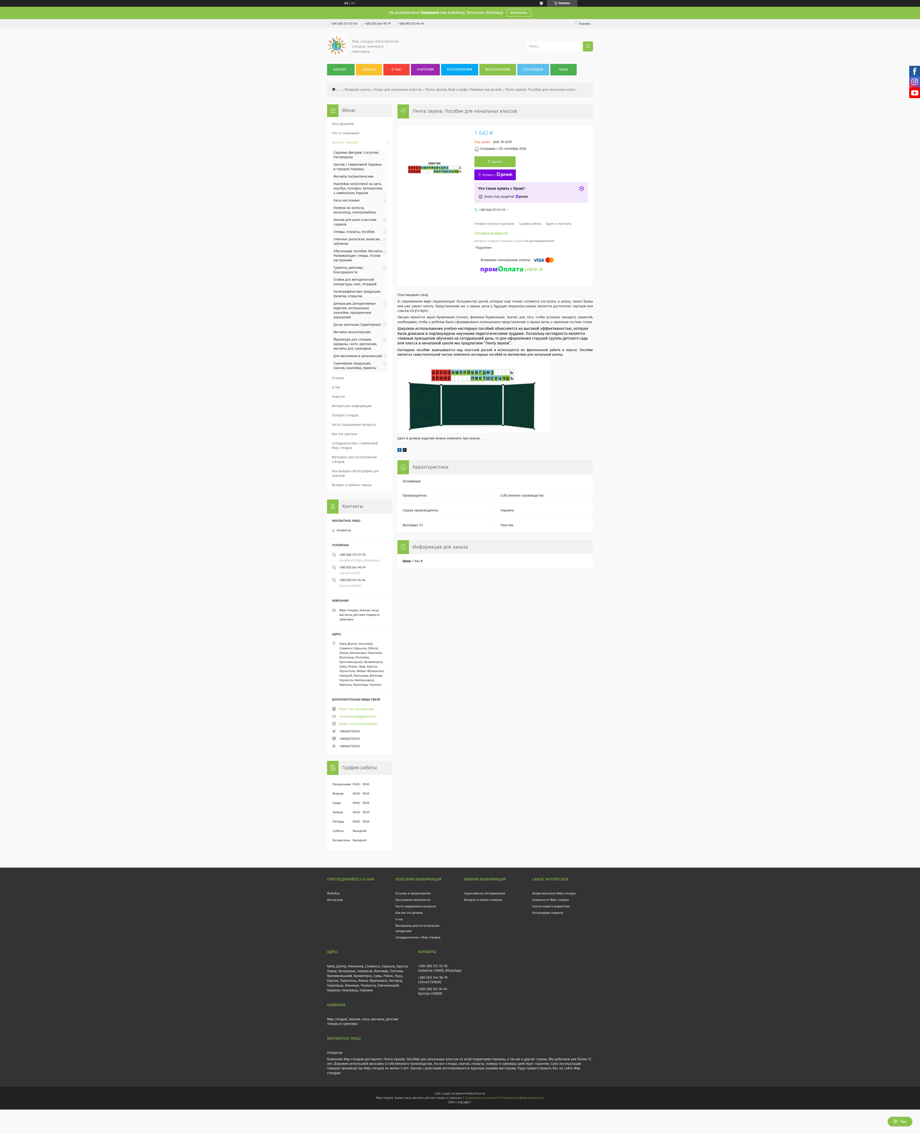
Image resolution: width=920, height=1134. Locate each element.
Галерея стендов (345, 415)
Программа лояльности (412, 900)
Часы (563, 69)
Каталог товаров (345, 142)
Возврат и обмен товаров (483, 900)
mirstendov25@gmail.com (357, 716)
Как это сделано (344, 434)
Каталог (340, 69)
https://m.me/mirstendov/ (358, 724)
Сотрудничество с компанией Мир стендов (355, 446)
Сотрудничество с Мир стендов (417, 937)
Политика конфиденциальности (522, 1098)
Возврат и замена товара (352, 485)
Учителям (425, 69)
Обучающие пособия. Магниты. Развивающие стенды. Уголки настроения (358, 256)
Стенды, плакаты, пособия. (354, 232)
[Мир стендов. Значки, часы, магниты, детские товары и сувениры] (336, 54)
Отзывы (338, 378)
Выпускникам (497, 69)
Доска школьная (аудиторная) (357, 324)
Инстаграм (335, 900)
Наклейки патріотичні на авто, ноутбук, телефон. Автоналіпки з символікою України (358, 188)
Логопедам (533, 69)
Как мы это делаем (409, 913)
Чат (904, 1121)
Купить (497, 161)
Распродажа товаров (547, 913)
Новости (338, 397)
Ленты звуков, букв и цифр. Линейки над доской (463, 89)
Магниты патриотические (354, 176)
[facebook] (399, 451)
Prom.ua (480, 1093)
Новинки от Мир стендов (550, 900)
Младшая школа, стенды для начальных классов (383, 89)
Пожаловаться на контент (482, 1098)
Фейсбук (333, 893)
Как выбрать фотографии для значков (355, 473)
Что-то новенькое (346, 133)
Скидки (369, 69)
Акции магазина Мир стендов (553, 893)
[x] (405, 451)
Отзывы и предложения (413, 893)
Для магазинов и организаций (358, 356)
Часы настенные (347, 200)
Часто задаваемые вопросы (354, 425)
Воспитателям (459, 69)
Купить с (489, 175)
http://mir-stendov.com (356, 709)
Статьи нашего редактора (551, 906)
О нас (396, 69)
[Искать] (588, 46)
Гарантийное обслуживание (484, 893)
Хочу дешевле (343, 124)
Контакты (519, 13)
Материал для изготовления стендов (354, 460)
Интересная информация (352, 406)
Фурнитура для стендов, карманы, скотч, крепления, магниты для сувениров (355, 344)
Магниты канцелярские (352, 332)
